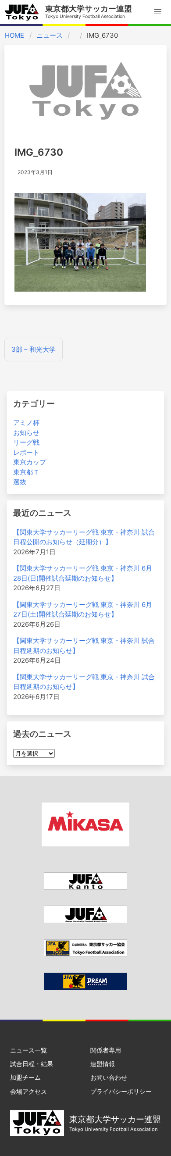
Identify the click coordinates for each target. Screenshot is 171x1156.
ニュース (49, 35)
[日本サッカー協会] (85, 988)
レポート (26, 452)
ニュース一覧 (28, 1050)
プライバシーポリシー (121, 1091)
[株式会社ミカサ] (85, 844)
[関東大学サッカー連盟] (85, 887)
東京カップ (29, 462)
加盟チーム (25, 1077)
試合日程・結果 (31, 1063)
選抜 (19, 482)
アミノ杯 (26, 422)
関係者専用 (105, 1050)
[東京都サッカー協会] (85, 954)
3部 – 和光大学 (33, 349)
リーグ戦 (26, 442)
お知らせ (26, 432)
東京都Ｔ (26, 472)
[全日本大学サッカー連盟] (85, 921)
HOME (14, 35)
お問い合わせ (108, 1077)
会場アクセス (28, 1091)
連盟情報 (102, 1063)
